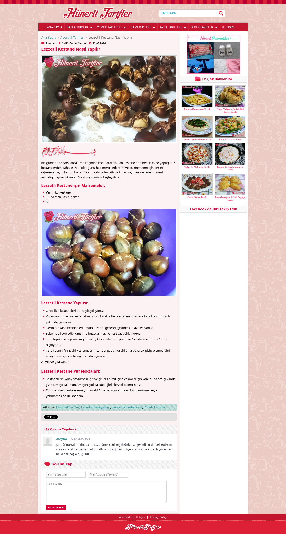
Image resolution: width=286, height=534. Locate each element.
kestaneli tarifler (67, 407)
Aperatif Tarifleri (72, 37)
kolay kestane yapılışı (95, 407)
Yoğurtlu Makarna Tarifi (197, 167)
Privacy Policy (158, 517)
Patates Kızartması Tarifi (197, 109)
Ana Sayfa (48, 37)
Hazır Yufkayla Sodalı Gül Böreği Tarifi (230, 110)
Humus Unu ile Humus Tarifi (197, 139)
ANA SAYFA (54, 27)
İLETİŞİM (228, 27)
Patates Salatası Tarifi (230, 139)
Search (221, 13)
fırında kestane (154, 407)
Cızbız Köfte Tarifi (196, 197)
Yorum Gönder (56, 507)
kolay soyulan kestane (127, 407)
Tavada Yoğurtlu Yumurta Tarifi (230, 168)
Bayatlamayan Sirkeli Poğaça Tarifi (230, 198)
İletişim (140, 517)
